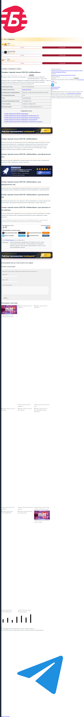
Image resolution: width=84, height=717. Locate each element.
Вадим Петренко (18, 75)
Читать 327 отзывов (45, 172)
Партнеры (64, 72)
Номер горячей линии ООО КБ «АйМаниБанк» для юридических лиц (22, 117)
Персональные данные (77, 70)
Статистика (61, 75)
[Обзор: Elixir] (5, 60)
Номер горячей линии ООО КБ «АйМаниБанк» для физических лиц (21, 115)
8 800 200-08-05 (26, 89)
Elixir (8, 59)
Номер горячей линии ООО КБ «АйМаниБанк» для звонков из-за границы (23, 121)
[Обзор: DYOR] (5, 44)
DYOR (8, 43)
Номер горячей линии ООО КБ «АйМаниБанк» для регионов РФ (20, 119)
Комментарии (28, 75)
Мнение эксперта (68, 75)
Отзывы (62, 47)
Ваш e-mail (5, 280)
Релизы (73, 75)
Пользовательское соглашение (58, 70)
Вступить (46, 232)
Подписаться (22, 232)
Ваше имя (5, 274)
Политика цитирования (56, 72)
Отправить (76, 78)
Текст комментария (7, 285)
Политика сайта (68, 70)
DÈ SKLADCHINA (11, 51)
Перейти (45, 130)
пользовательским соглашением (74, 93)
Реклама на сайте (55, 75)
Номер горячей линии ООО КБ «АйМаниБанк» (16, 113)
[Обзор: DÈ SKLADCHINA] (5, 52)
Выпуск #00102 (10, 75)
